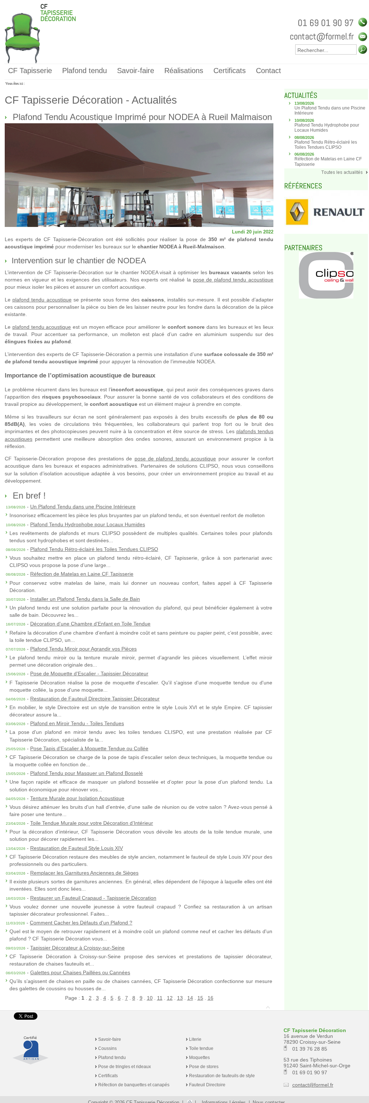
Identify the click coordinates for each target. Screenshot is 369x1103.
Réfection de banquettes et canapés (133, 1084)
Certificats (108, 1075)
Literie (195, 1039)
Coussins (107, 1048)
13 (180, 998)
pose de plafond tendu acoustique (233, 280)
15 (200, 998)
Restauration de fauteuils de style (222, 1075)
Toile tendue (201, 1048)
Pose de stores (203, 1066)
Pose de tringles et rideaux (124, 1066)
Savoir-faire (109, 1039)
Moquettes (199, 1057)
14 (190, 998)
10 (150, 998)
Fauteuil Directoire (207, 1084)
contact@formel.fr (312, 1085)
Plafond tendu (112, 1057)
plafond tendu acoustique (41, 300)
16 (210, 998)
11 (160, 998)
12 (170, 998)
